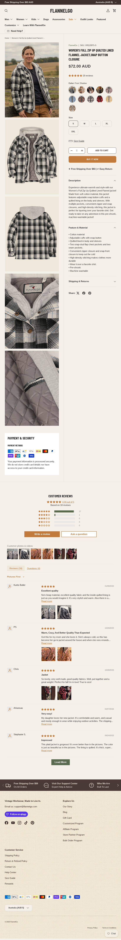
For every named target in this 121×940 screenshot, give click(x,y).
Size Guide (10, 878)
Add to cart (101, 150)
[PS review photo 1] (48, 654)
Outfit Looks (86, 19)
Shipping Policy (12, 855)
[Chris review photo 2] (64, 693)
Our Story (67, 806)
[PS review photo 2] (64, 654)
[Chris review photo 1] (48, 693)
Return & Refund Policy (16, 861)
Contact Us (10, 867)
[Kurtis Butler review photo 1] (48, 612)
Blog (65, 812)
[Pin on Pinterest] (90, 293)
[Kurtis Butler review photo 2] (64, 612)
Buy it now (92, 159)
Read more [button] (46, 601)
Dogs (46, 19)
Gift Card (67, 818)
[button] (114, 10)
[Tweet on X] (78, 293)
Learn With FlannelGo (34, 25)
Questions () (33, 568)
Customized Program (73, 823)
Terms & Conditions (109, 928)
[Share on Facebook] (84, 293)
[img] (48, 586)
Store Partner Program (74, 834)
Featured (101, 19)
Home (7, 38)
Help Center (10, 872)
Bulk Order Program (72, 840)
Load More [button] (61, 762)
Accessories (58, 19)
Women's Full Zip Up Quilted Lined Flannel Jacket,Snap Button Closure (28, 38)
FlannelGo (73, 45)
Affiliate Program (71, 829)
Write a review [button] (42, 534)
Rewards (9, 883)
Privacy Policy (92, 928)
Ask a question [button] (79, 534)
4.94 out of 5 (68, 502)
